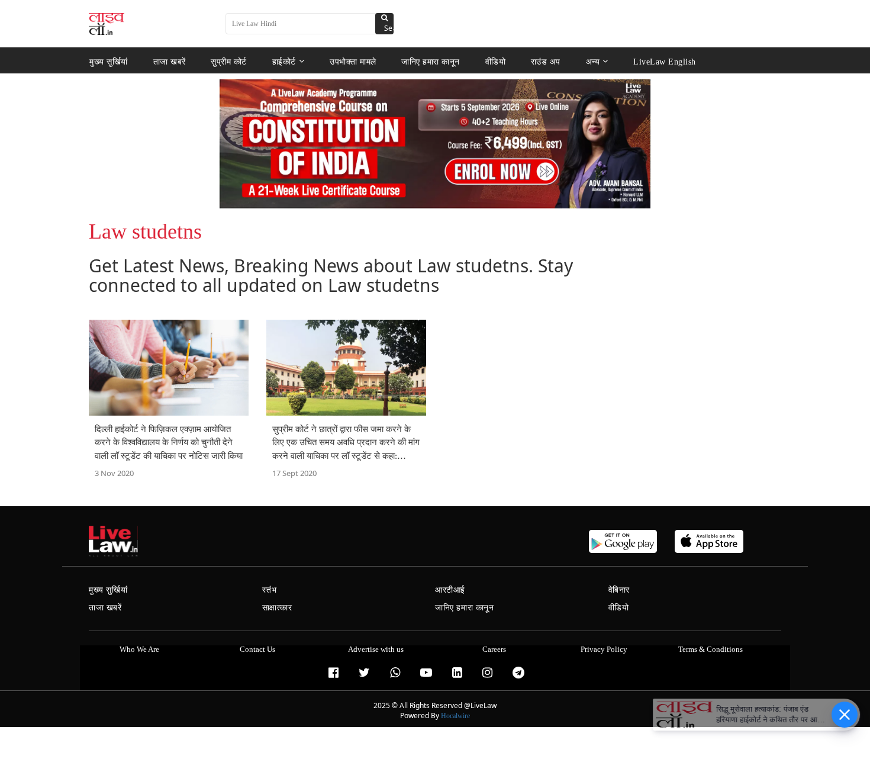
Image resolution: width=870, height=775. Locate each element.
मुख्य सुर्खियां (108, 61)
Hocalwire (455, 716)
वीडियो (495, 61)
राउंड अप (545, 61)
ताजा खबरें (169, 61)
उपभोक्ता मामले (353, 61)
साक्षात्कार (277, 607)
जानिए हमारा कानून (430, 61)
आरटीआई (450, 590)
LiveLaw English (664, 61)
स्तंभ (269, 590)
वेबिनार (619, 590)
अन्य (593, 61)
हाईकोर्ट (284, 61)
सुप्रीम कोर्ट (229, 61)
